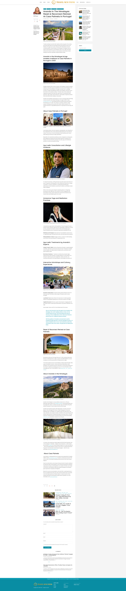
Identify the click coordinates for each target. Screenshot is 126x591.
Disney (44, 2)
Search (85, 50)
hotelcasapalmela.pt (53, 476)
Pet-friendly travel (59, 493)
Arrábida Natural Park (53, 457)
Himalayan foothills (58, 403)
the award (50, 445)
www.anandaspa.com (53, 449)
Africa (56, 501)
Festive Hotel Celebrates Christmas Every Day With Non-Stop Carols (86, 22)
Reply (49, 572)
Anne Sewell (35, 16)
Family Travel (64, 492)
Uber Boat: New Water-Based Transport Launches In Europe (86, 33)
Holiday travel (70, 501)
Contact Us (88, 2)
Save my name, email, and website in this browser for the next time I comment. (56, 544)
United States (69, 493)
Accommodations (58, 492)
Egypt (63, 501)
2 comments (55, 18)
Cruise (48, 2)
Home (41, 2)
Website (44, 540)
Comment (45, 524)
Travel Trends (63, 502)
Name (44, 533)
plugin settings (76, 578)
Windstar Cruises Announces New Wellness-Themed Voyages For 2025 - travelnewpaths (58, 555)
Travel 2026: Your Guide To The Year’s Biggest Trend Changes (63, 505)
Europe (66, 501)
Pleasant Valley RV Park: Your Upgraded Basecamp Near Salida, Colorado (63, 496)
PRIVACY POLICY (76, 584)
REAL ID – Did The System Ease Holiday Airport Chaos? (64, 512)
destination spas (46, 417)
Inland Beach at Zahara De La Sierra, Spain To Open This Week (86, 37)
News (67, 492)
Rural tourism (64, 493)
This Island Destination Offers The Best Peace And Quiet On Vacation (57, 565)
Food (77, 2)
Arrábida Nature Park (47, 101)
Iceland (57, 502)
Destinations (82, 2)
